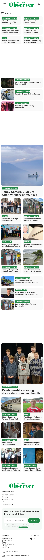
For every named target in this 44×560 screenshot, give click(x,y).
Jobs (3, 502)
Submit (34, 520)
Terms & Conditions (9, 495)
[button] (5, 4)
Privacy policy (7, 499)
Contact (5, 497)
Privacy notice (23, 527)
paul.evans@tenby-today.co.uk (17, 555)
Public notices (7, 504)
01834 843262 (14, 552)
